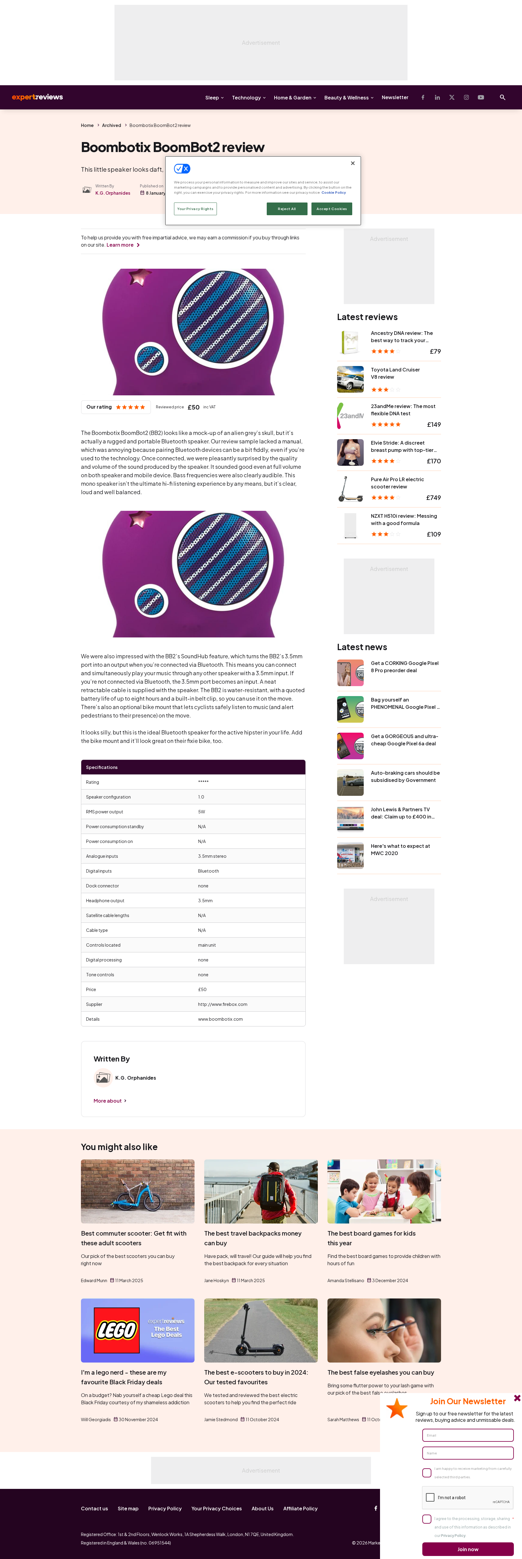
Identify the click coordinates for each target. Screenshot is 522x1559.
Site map (128, 1508)
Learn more (120, 244)
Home (87, 125)
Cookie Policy (333, 192)
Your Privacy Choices (217, 1508)
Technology (246, 97)
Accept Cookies (332, 208)
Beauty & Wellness (346, 97)
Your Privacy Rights (195, 208)
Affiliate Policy (300, 1508)
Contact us (94, 1508)
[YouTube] (481, 97)
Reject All (287, 208)
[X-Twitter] (452, 97)
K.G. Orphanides (112, 193)
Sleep (212, 97)
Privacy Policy (165, 1508)
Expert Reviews (32, 97)
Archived (111, 125)
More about (108, 1100)
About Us (263, 1508)
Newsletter (395, 97)
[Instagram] (466, 97)
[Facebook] (423, 97)
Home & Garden (292, 97)
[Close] (352, 163)
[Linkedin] (437, 97)
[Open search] (502, 97)
